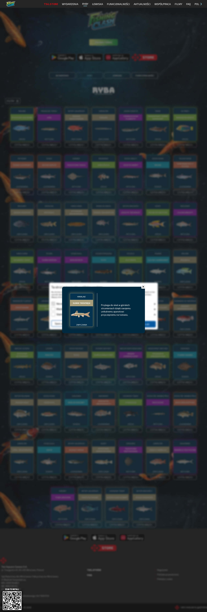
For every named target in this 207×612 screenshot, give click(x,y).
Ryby (85, 3)
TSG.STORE (51, 3)
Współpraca (162, 3)
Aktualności (142, 3)
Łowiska (97, 3)
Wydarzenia (70, 3)
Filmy (178, 3)
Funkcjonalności (118, 3)
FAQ (188, 3)
